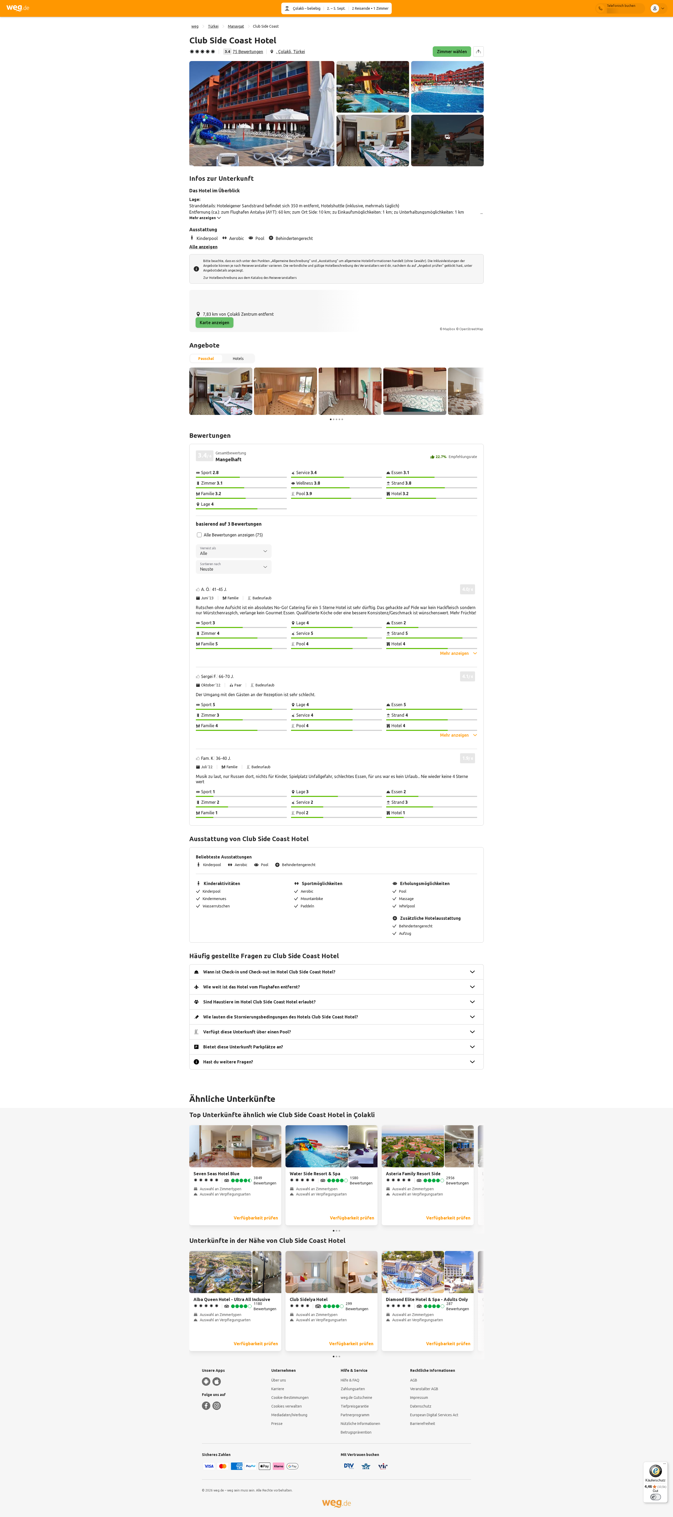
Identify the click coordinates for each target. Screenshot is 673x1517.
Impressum (419, 1397)
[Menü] (664, 1465)
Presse (277, 1423)
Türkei (213, 26)
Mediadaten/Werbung (289, 1415)
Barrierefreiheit (422, 1423)
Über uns (278, 1380)
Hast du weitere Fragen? (228, 1061)
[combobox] (234, 551)
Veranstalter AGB (424, 1389)
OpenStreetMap (471, 329)
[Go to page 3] (336, 419)
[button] (261, 113)
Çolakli (298, 8)
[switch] (655, 1497)
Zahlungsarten (353, 1389)
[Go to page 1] (331, 419)
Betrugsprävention (356, 1432)
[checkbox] (199, 535)
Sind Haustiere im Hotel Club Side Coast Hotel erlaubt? (259, 1001)
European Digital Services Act (434, 1415)
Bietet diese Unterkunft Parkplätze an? (243, 1046)
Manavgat (236, 26)
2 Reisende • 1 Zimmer (370, 8)
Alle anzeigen (203, 246)
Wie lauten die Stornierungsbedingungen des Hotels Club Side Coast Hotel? (280, 1016)
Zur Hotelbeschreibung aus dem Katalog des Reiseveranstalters (250, 277)
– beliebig (312, 8)
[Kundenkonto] (658, 8)
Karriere (277, 1389)
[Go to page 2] (333, 419)
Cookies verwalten (286, 1406)
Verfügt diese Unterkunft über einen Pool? (247, 1031)
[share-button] (478, 51)
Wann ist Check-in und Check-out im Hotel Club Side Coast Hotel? (269, 972)
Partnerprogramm (355, 1415)
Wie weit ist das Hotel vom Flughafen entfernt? (251, 986)
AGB (413, 1380)
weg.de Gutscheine (356, 1397)
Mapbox (449, 329)
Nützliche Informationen (360, 1423)
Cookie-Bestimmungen (290, 1397)
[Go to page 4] (339, 419)
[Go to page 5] (342, 419)
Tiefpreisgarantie (355, 1406)
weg (194, 26)
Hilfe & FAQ (350, 1380)
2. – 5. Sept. (336, 8)
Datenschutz (420, 1406)
